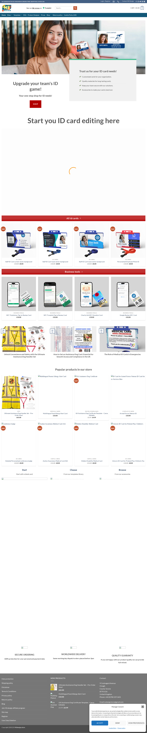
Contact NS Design (128, 1)
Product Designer (33, 15)
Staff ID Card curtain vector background (18, 262)
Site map (5, 712)
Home (4, 15)
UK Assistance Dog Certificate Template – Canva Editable (92, 414)
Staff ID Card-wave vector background (55, 262)
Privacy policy (121, 728)
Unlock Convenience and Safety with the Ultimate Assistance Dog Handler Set (24, 355)
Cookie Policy (112, 728)
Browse (122, 470)
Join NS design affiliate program (13, 708)
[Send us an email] (142, 1)
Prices (43, 15)
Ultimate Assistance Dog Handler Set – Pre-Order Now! (18, 414)
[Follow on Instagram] (138, 1)
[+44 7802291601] (118, 1)
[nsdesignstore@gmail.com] (114, 1)
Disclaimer (5, 687)
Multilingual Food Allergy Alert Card (55, 413)
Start (24, 470)
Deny (117, 723)
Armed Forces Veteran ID (128, 413)
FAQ (24, 15)
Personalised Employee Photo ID (128, 262)
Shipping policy (7, 683)
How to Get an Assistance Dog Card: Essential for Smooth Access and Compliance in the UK (73, 355)
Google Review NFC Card (128, 315)
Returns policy (57, 15)
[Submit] (75, 8)
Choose (73, 470)
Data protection (7, 679)
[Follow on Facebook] (136, 1)
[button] (143, 707)
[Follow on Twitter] (140, 1)
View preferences (136, 723)
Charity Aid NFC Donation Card (92, 315)
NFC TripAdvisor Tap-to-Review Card (18, 315)
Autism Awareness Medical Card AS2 (55, 461)
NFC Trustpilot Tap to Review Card (55, 315)
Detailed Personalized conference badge (18, 461)
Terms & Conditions (9, 691)
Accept (100, 723)
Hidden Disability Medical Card (91, 461)
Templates (17, 15)
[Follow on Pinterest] (144, 1)
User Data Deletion (9, 720)
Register (5, 716)
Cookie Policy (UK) (70, 15)
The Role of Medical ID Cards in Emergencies (122, 354)
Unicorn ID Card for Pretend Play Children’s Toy (128, 461)
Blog (48, 15)
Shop (9, 15)
